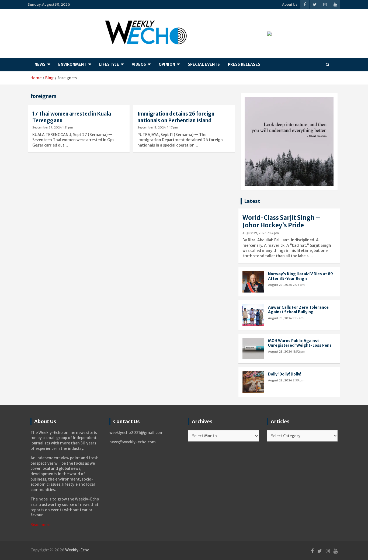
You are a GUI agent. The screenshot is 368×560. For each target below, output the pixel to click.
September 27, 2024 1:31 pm (52, 127)
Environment (72, 64)
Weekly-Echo (77, 550)
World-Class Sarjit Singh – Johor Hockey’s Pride (281, 221)
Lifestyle (109, 64)
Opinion (167, 64)
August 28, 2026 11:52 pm (286, 351)
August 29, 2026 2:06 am (286, 285)
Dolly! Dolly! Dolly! (284, 374)
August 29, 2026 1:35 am (286, 318)
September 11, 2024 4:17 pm (157, 127)
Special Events (204, 64)
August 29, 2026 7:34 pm (260, 233)
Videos (139, 64)
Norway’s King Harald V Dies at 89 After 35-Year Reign (300, 276)
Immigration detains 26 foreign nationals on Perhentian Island (175, 117)
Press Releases (244, 64)
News (40, 64)
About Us (289, 4)
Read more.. (41, 524)
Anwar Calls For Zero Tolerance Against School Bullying (298, 309)
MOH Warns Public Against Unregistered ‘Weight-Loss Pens (300, 343)
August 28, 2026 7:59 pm (286, 380)
